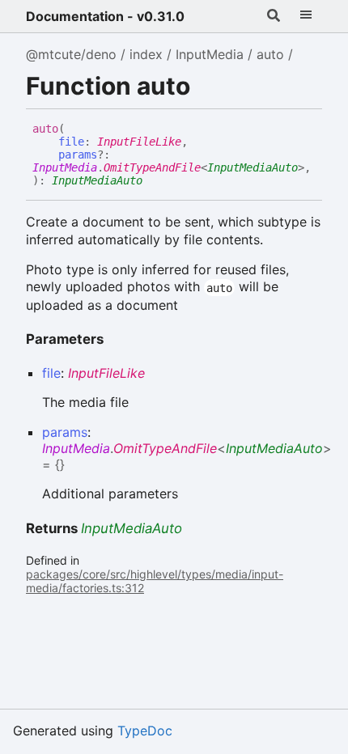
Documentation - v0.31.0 (105, 16)
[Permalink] (154, 181)
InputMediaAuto (252, 167)
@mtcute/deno (71, 54)
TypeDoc (144, 730)
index (146, 54)
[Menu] (306, 16)
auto (270, 54)
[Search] (273, 16)
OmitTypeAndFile (152, 167)
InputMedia (210, 54)
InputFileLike (139, 141)
